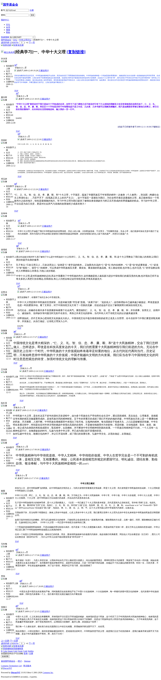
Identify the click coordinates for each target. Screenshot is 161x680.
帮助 (8, 32)
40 (14, 405)
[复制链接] (76, 52)
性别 (8, 79)
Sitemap (27, 661)
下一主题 (14, 641)
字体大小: (19, 68)
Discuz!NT (15, 672)
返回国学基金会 (8, 661)
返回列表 (5, 42)
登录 (26, 653)
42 (16, 473)
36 (17, 246)
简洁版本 (27, 666)
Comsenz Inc (48, 672)
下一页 (32, 42)
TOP (16, 91)
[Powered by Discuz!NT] (6, 668)
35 (19, 221)
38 (14, 332)
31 (15, 65)
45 (17, 606)
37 (18, 286)
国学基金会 (6, 40)
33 (19, 134)
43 (17, 550)
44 (20, 581)
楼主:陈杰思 (9, 52)
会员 (8, 27)
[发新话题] (6, 45)
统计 (20, 661)
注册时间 (10, 82)
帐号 (3, 10)
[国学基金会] (9, 4)
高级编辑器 (18, 649)
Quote (20, 651)
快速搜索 (5, 37)
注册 (32, 10)
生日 (8, 71)
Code (25, 651)
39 (21, 366)
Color (5, 651)
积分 (8, 76)
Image (10, 651)
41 (17, 444)
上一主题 (5, 641)
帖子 (8, 74)
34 (15, 184)
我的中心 (5, 20)
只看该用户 (44, 70)
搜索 (8, 30)
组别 (8, 66)
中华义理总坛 (25, 40)
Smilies (31, 651)
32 (17, 93)
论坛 (8, 24)
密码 (3, 15)
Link (15, 651)
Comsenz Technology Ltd (11, 666)
